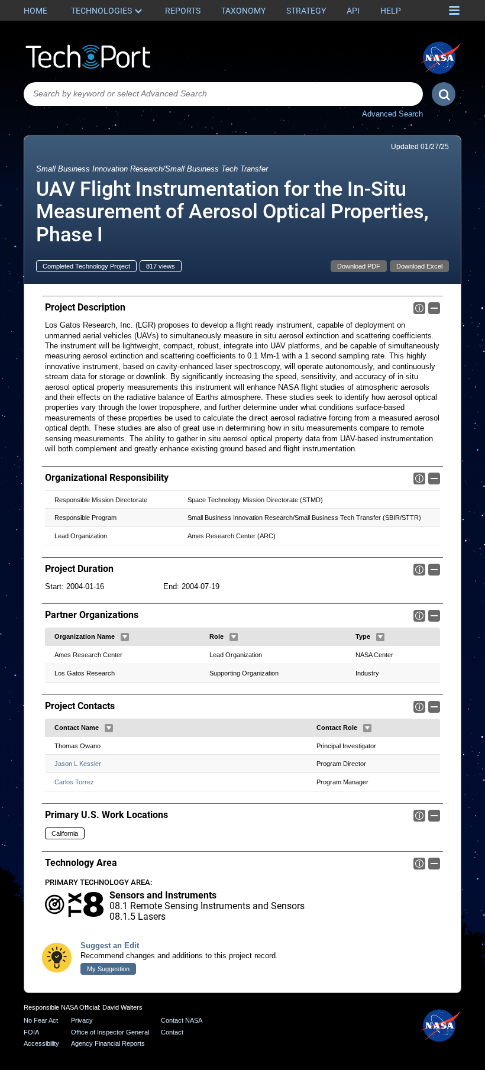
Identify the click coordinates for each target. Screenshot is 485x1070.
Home (35, 10)
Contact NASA (181, 1020)
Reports (183, 10)
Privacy (82, 1020)
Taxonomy (243, 10)
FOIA (31, 1032)
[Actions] (125, 637)
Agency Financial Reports (108, 1043)
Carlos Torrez (74, 781)
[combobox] (223, 94)
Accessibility (41, 1043)
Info (419, 308)
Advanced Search (392, 113)
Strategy (306, 10)
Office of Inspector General (110, 1032)
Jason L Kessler (77, 763)
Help (390, 10)
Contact (172, 1032)
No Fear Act (41, 1020)
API (353, 10)
